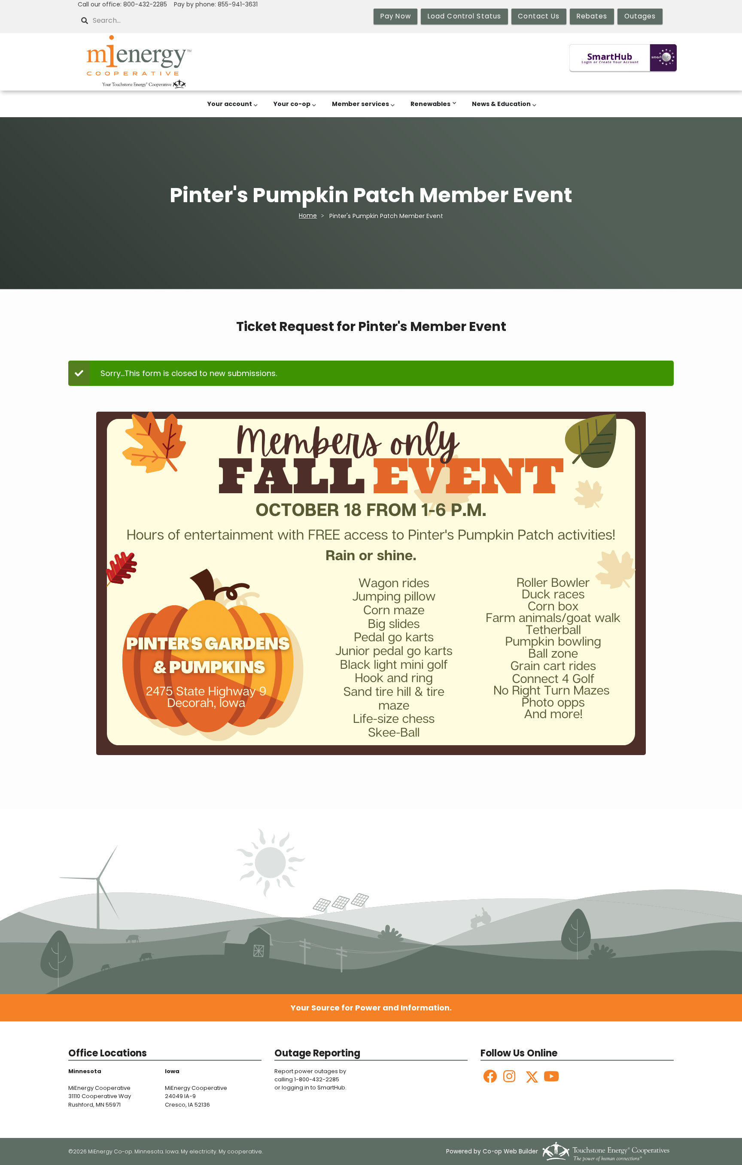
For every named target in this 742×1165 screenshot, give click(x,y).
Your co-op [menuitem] (289, 108)
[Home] (139, 61)
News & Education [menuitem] (499, 108)
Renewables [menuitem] (428, 108)
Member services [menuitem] (358, 108)
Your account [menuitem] (227, 108)
